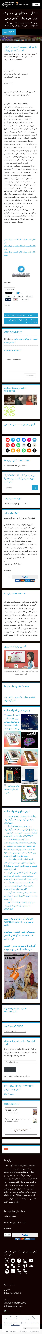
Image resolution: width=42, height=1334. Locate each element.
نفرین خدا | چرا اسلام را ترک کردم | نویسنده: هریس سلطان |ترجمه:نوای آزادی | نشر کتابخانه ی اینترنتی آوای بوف (21, 875)
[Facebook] (24, 440)
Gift (36, 4)
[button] (6, 1149)
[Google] (8, 445)
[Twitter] (18, 440)
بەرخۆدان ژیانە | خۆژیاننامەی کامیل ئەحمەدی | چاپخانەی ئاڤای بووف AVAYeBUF (19, 905)
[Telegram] (13, 440)
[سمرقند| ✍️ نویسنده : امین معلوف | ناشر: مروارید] (29, 794)
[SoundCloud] (29, 450)
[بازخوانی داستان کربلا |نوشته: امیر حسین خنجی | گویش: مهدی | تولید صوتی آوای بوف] (29, 776)
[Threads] (34, 450)
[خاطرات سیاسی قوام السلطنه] (29, 758)
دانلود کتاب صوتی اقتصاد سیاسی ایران (18, 315)
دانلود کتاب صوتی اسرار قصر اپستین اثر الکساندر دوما (20, 321)
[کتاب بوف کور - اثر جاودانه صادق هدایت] (12, 789)
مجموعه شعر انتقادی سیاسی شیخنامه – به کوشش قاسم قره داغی (19, 935)
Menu (11, 32)
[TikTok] (29, 445)
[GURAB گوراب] (35, 1114)
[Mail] (24, 445)
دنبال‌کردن (10, 1069)
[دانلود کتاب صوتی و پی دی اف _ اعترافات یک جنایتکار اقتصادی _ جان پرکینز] (12, 739)
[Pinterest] (13, 445)
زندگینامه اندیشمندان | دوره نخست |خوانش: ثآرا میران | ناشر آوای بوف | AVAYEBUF (20, 819)
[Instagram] (29, 440)
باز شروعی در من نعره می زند (17, 1118)
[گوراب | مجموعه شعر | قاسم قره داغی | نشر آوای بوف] (21, 998)
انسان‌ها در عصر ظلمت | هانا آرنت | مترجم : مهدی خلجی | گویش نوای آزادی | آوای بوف (20, 895)
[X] (8, 450)
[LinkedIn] (13, 1271)
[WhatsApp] (18, 445)
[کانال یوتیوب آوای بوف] (8, 440)
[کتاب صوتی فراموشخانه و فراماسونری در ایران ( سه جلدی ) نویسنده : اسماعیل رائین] (12, 757)
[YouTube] (31, 1260)
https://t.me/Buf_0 (12, 1293)
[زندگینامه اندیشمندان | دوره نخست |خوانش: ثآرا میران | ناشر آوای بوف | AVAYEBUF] (29, 722)
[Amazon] (13, 450)
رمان (5, 59)
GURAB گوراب (11, 1110)
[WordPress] (34, 440)
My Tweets (9, 1094)
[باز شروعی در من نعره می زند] (35, 1123)
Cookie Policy (15, 1325)
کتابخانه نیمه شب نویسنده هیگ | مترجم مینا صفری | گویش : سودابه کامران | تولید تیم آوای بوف (18, 885)
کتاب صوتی (29, 57)
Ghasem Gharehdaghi (12, 1113)
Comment (29, 376)
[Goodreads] (34, 445)
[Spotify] (24, 450)
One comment (17, 59)
